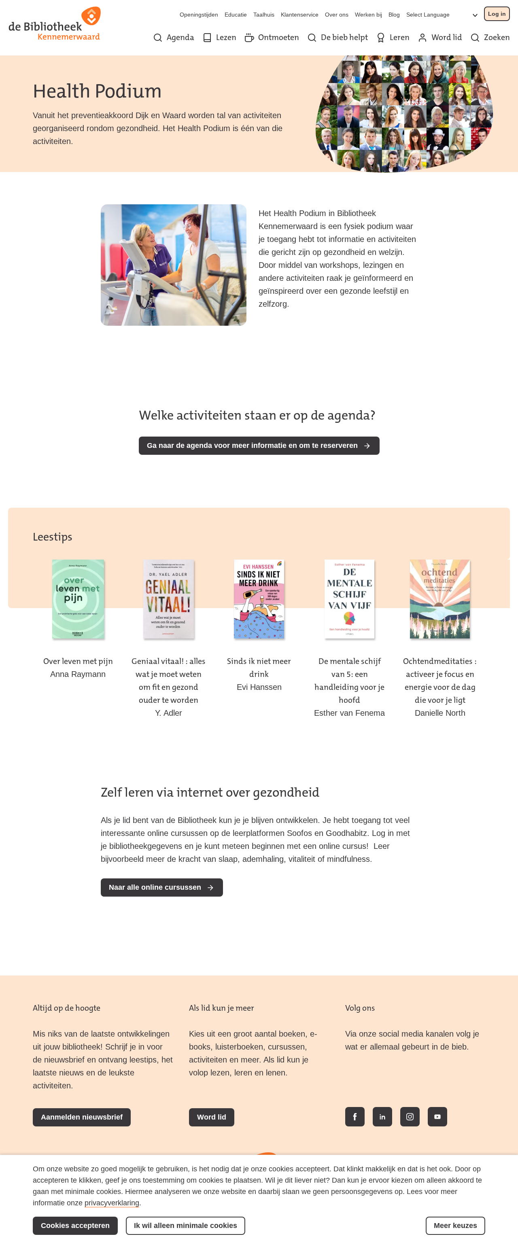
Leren (400, 37)
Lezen (226, 37)
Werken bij (368, 14)
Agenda (180, 37)
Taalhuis (263, 14)
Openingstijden (199, 14)
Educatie (236, 14)
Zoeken (497, 37)
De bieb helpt (344, 37)
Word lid (446, 37)
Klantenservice (299, 14)
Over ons (336, 14)
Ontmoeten (278, 37)
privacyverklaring (112, 1203)
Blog (394, 14)
